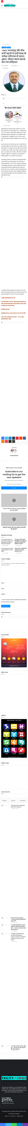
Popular (4, 800)
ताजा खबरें (8, 47)
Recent (13, 800)
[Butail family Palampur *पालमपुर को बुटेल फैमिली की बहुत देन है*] (6, 920)
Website (3, 594)
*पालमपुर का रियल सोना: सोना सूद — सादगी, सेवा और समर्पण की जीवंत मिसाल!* (18, 1047)
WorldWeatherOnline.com (14, 665)
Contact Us (13, 1116)
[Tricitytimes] (10, 5)
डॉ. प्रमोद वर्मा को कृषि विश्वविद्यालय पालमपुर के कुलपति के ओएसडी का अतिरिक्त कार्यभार (21, 541)
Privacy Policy (20, 1116)
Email (3, 588)
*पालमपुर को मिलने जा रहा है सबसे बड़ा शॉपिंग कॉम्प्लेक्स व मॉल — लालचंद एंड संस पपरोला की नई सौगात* (18, 927)
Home (3, 44)
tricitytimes (6, 65)
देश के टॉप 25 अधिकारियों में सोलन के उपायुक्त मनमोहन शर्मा (21, 550)
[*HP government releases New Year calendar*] (6, 860)
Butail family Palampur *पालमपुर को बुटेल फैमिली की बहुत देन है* (18, 919)
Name (3, 582)
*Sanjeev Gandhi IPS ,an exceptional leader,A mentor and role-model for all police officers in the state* (18, 937)
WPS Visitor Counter (10, 1103)
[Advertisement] (14, 27)
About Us (7, 1116)
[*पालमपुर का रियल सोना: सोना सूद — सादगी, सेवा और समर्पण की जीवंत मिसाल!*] (6, 1048)
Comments (23, 800)
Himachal (8, 44)
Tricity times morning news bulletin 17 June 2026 (7, 550)
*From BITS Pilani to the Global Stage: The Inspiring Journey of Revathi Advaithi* (7, 541)
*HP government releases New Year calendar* (18, 806)
